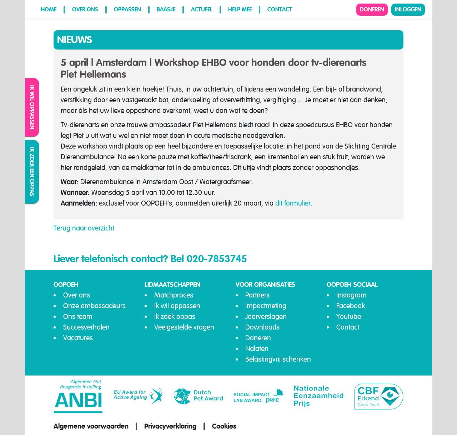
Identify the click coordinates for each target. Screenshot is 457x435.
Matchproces (173, 295)
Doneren (372, 9)
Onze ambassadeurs (94, 306)
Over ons (85, 9)
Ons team (77, 316)
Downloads (262, 327)
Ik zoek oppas (174, 316)
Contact (279, 9)
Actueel (201, 9)
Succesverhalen (86, 327)
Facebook (350, 306)
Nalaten (256, 349)
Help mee (240, 9)
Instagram (351, 295)
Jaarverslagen (266, 316)
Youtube (348, 316)
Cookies (224, 426)
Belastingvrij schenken (278, 359)
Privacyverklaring (170, 426)
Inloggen (408, 9)
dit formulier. (293, 203)
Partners (257, 295)
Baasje (166, 9)
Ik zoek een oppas (32, 171)
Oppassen (127, 9)
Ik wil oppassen (32, 107)
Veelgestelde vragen (184, 327)
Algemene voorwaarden (91, 426)
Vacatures (78, 338)
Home (48, 9)
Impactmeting (265, 306)
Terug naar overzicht (84, 228)
